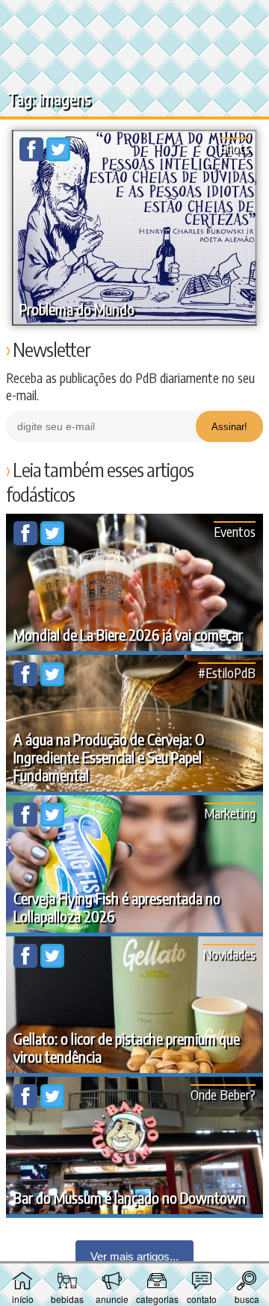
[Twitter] (58, 156)
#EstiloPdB (227, 672)
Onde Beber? (223, 1094)
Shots (235, 147)
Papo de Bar (134, 19)
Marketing (230, 812)
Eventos (235, 531)
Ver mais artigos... (134, 1256)
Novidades (229, 954)
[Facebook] (32, 156)
